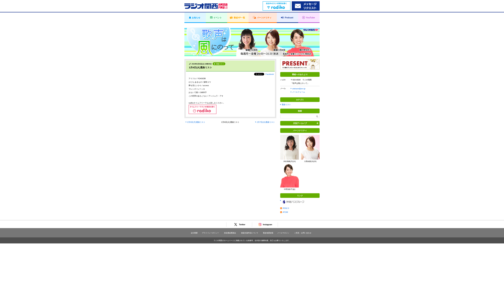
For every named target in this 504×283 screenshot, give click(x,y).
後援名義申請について (249, 233)
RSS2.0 (286, 208)
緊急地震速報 (268, 233)
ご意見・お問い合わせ (302, 233)
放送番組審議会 (230, 233)
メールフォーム (298, 92)
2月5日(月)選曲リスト (196, 122)
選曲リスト (286, 105)
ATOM (285, 212)
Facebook (270, 74)
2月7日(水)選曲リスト (266, 122)
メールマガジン (283, 233)
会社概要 (194, 233)
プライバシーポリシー (210, 233)
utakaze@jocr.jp (298, 89)
